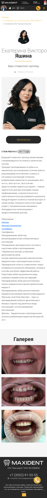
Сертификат (7, 229)
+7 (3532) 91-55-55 (38, 8)
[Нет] (44, 490)
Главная (5, 17)
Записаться (23, 139)
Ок (24, 495)
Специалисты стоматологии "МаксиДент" (23, 20)
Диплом (5, 222)
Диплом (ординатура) (11, 225)
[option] (23, 359)
